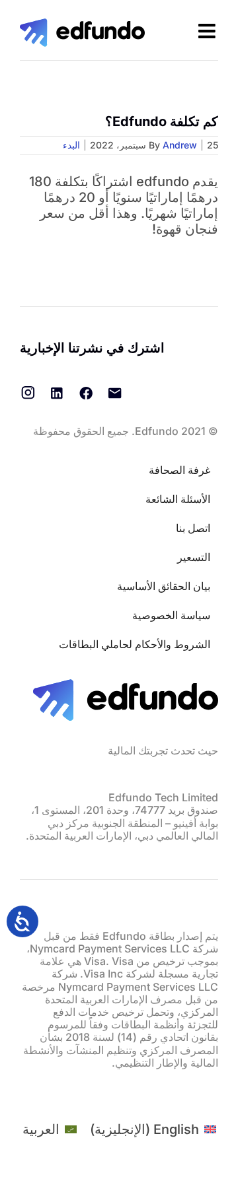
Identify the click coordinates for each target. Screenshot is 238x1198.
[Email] (115, 393)
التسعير (193, 557)
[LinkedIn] (57, 393)
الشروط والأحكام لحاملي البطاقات (134, 644)
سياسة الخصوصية (171, 615)
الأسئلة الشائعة (177, 499)
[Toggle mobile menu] (208, 31)
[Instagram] (28, 393)
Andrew (180, 144)
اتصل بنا (193, 528)
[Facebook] (86, 393)
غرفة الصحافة (179, 470)
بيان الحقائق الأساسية (163, 586)
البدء (71, 144)
